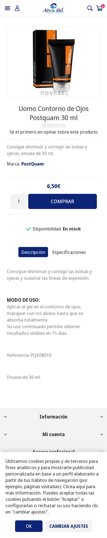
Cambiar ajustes (68, 526)
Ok (29, 526)
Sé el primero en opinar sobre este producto (54, 132)
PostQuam (32, 164)
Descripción (33, 252)
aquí (80, 486)
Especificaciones (69, 252)
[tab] (33, 252)
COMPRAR (62, 201)
